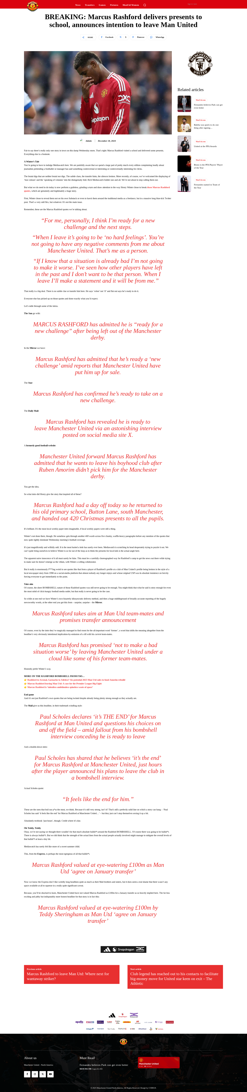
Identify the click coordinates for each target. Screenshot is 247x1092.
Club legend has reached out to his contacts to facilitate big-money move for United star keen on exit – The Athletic (174, 979)
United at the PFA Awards (205, 146)
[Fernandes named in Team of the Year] (184, 184)
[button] (145, 5)
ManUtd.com (201, 100)
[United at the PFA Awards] (184, 144)
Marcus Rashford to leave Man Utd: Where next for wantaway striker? (68, 976)
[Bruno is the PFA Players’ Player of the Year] (184, 163)
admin (89, 141)
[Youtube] (50, 1074)
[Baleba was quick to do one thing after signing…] (184, 124)
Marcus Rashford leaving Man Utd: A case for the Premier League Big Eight (64, 683)
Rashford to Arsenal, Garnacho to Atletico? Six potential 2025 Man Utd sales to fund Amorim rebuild (76, 680)
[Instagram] (35, 1074)
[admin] (82, 141)
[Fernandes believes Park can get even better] (184, 104)
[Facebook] (27, 1074)
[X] (42, 1074)
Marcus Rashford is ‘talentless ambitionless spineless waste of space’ (60, 687)
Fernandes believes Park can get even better (104, 1065)
